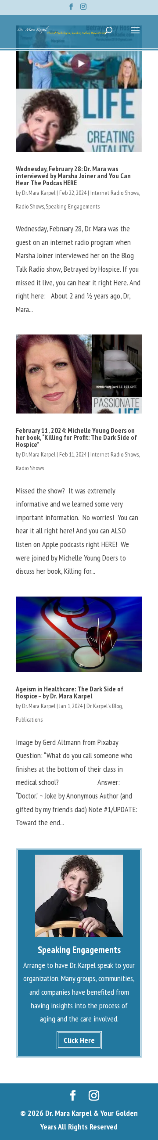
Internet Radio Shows (114, 193)
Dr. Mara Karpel (38, 193)
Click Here (79, 1040)
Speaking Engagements (73, 206)
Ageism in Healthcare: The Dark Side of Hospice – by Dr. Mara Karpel (69, 692)
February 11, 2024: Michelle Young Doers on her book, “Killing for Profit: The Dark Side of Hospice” (76, 437)
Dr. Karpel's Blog (104, 706)
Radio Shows (30, 206)
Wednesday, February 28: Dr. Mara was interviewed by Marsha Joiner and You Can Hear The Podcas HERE (73, 175)
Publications (29, 719)
